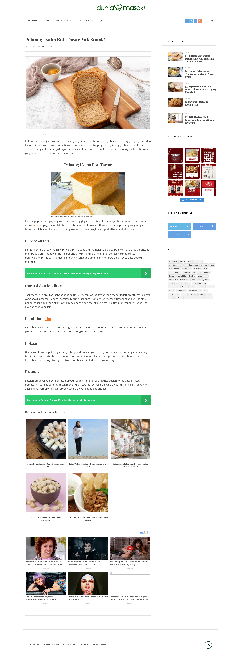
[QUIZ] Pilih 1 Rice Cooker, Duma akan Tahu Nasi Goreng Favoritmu (200, 120)
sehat (208, 294)
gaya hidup (182, 276)
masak (171, 290)
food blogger (205, 272)
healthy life (173, 279)
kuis (194, 283)
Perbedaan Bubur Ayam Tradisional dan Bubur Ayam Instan (199, 74)
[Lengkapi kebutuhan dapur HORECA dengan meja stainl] (175, 155)
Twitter (173, 226)
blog (189, 261)
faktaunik (186, 272)
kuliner (185, 287)
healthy (192, 276)
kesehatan (180, 283)
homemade (196, 279)
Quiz (102, 20)
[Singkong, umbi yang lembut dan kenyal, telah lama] (192, 171)
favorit (195, 272)
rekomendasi (174, 294)
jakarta (206, 279)
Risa (42, 46)
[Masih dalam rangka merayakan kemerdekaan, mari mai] (208, 188)
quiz (205, 290)
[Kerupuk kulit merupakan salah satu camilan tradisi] (192, 155)
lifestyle (201, 287)
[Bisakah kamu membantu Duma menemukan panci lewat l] (208, 155)
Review (71, 20)
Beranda (32, 20)
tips (170, 298)
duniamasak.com (200, 269)
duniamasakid (174, 272)
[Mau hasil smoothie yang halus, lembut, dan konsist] (175, 188)
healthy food (202, 276)
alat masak (173, 261)
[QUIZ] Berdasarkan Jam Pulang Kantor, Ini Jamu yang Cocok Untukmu (199, 58)
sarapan (38, 225)
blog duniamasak (175, 265)
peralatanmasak (195, 290)
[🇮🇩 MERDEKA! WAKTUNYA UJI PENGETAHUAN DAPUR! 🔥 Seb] (208, 171)
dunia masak (186, 269)
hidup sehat (185, 279)
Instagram (174, 234)
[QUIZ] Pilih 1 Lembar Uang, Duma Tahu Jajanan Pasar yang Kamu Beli (200, 89)
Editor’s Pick (87, 20)
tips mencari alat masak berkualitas (198, 298)
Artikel (46, 20)
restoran (192, 294)
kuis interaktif (174, 287)
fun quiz (172, 276)
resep (184, 294)
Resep (59, 20)
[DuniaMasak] (120, 8)
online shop (181, 290)
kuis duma (202, 283)
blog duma (198, 261)
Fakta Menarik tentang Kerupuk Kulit (196, 103)
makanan (210, 287)
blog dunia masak (192, 265)
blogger (204, 265)
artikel (182, 261)
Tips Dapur (178, 298)
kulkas (192, 287)
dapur (212, 265)
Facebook (199, 226)
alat (48, 318)
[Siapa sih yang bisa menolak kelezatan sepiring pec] (192, 188)
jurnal (171, 283)
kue (188, 283)
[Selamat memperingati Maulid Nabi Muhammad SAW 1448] (175, 171)
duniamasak (174, 269)
